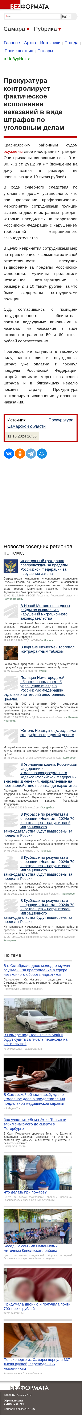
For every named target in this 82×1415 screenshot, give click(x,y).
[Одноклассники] (20, 453)
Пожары (45, 50)
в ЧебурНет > (17, 58)
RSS (32, 1409)
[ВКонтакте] (9, 453)
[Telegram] (31, 453)
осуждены (13, 151)
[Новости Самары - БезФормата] (25, 5)
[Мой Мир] (42, 453)
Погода (71, 42)
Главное (12, 42)
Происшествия (19, 50)
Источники (50, 42)
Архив (30, 42)
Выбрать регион (14, 1403)
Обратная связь (14, 1400)
